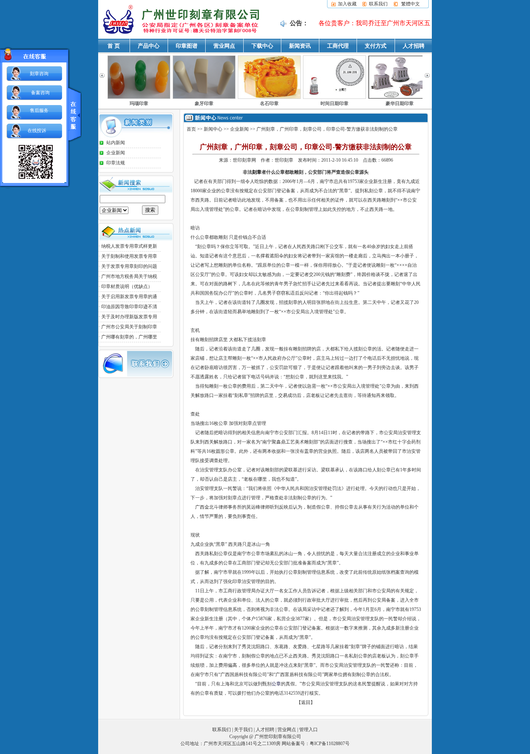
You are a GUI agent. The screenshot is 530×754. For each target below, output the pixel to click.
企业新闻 (115, 152)
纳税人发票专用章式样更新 (129, 246)
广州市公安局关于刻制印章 (129, 327)
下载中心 (262, 46)
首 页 (113, 46)
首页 (191, 129)
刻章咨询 (39, 73)
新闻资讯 (300, 46)
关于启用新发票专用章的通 (129, 296)
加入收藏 (347, 4)
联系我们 (378, 4)
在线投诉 (37, 130)
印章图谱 (186, 46)
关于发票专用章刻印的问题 (129, 266)
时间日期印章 (269, 103)
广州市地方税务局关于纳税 (129, 276)
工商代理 (338, 46)
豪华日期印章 (334, 103)
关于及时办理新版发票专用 (129, 316)
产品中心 (148, 46)
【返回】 (305, 702)
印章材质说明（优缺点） (126, 286)
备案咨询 (40, 92)
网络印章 (399, 103)
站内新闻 (115, 142)
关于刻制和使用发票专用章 (129, 256)
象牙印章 (139, 103)
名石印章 (204, 103)
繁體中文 (410, 4)
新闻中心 (213, 129)
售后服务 (39, 110)
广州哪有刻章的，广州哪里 (129, 337)
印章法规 (115, 163)
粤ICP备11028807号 (330, 743)
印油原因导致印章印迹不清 (129, 306)
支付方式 (375, 46)
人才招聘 (413, 46)
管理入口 (308, 729)
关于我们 (243, 729)
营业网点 (224, 46)
